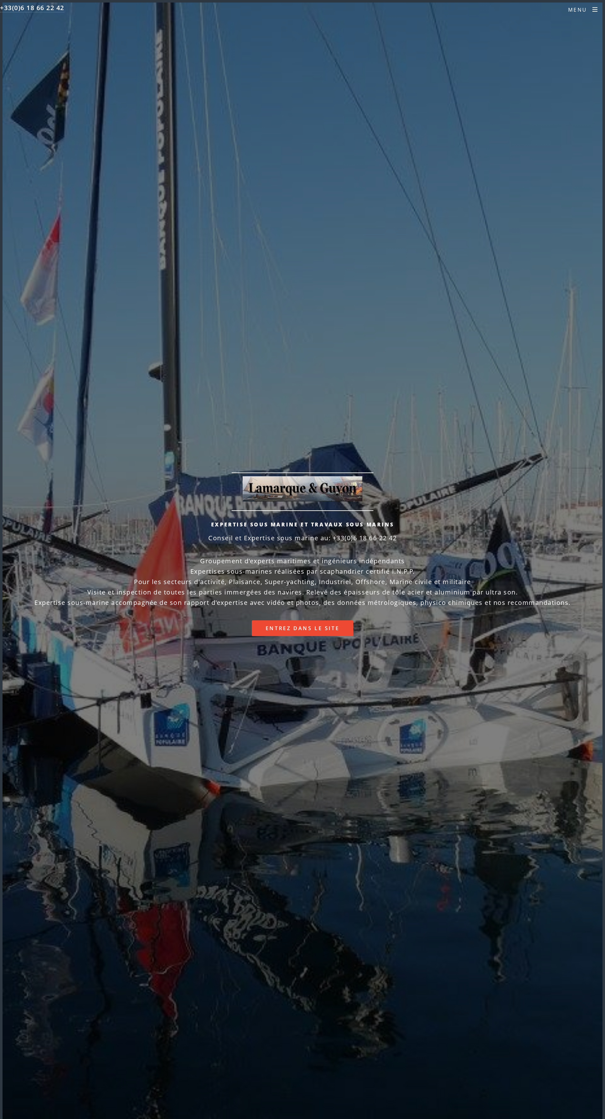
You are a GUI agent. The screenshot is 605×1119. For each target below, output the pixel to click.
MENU (577, 9)
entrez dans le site (302, 628)
